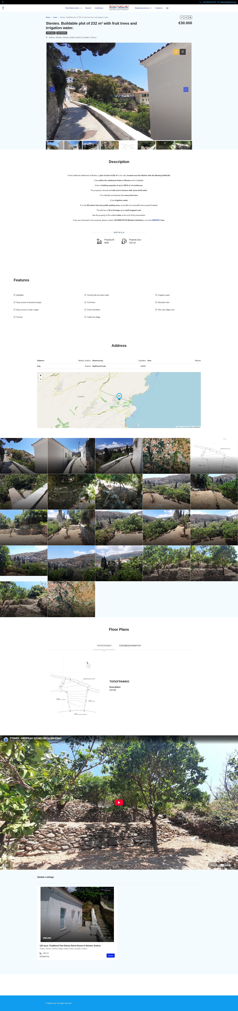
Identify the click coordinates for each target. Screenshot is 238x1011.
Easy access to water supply (27, 310)
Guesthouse (99, 8)
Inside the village (93, 317)
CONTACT (156, 220)
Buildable (20, 295)
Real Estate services (72, 8)
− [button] (40, 379)
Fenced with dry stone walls (98, 295)
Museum (88, 8)
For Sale (50, 33)
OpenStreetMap (188, 427)
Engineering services (142, 8)
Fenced (19, 317)
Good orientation (93, 310)
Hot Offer (62, 33)
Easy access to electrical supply (28, 302)
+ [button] (40, 375)
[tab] (176, 52)
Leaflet (179, 427)
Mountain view (163, 302)
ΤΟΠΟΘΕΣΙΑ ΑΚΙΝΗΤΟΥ (130, 646)
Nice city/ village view (166, 310)
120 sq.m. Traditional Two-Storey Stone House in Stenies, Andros (70, 946)
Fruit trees (91, 302)
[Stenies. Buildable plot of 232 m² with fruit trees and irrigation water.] (119, 396)
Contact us (159, 8)
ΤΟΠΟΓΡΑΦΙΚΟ (104, 646)
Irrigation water (164, 295)
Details (110, 956)
